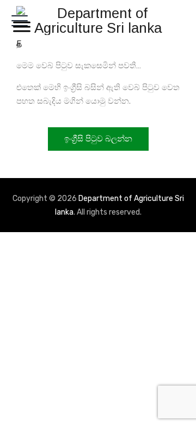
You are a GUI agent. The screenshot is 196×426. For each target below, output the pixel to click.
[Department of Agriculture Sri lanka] (98, 20)
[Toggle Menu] (19, 26)
